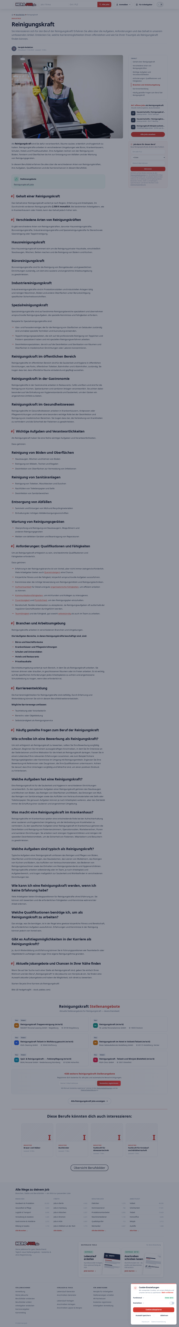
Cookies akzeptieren (154, 1310)
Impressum (145, 1322)
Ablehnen (164, 1315)
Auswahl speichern (143, 1315)
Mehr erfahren (167, 1292)
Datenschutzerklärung (158, 1322)
